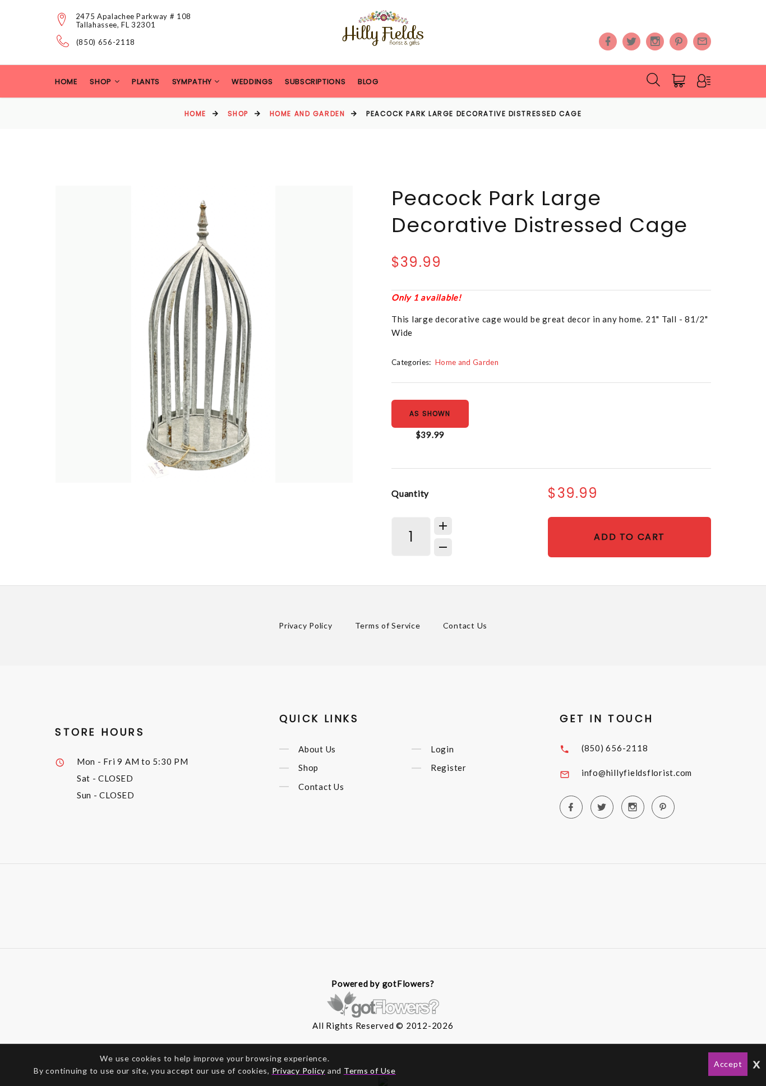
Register (449, 768)
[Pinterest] (678, 41)
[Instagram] (655, 41)
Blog (368, 81)
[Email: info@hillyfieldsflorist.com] (702, 41)
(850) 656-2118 (105, 42)
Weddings (252, 81)
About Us (317, 749)
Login (442, 749)
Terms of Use (370, 1070)
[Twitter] (631, 41)
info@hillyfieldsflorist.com (637, 773)
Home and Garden (307, 113)
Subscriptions (315, 81)
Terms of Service (388, 625)
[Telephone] (63, 41)
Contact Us (465, 625)
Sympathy (193, 81)
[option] (204, 334)
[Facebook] (608, 41)
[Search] (653, 79)
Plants (146, 81)
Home (66, 81)
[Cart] (679, 80)
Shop (238, 113)
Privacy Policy (306, 625)
